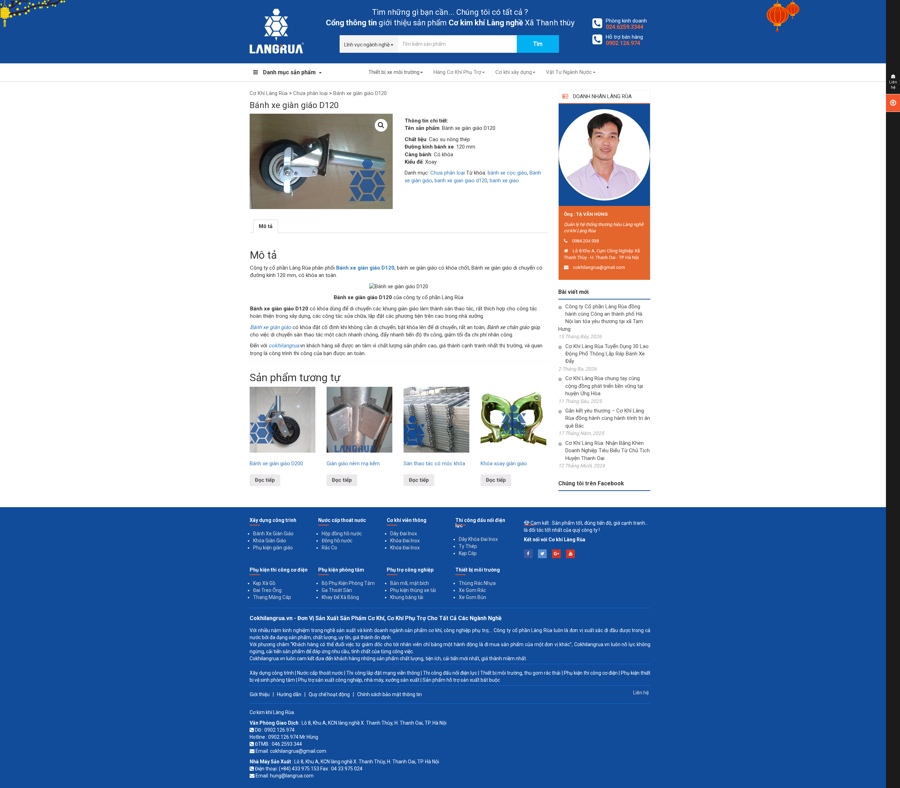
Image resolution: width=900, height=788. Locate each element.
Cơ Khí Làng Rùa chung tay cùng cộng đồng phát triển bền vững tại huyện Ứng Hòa (604, 386)
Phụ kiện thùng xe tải (413, 590)
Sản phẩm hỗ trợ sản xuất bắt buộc (461, 680)
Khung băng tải (406, 597)
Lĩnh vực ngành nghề (367, 45)
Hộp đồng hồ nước (342, 533)
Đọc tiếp (265, 480)
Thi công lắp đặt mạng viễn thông (382, 673)
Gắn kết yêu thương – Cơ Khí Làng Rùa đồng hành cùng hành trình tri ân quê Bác (607, 418)
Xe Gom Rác (472, 590)
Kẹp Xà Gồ (264, 583)
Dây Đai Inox (403, 533)
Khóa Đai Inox (405, 540)
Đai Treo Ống (267, 590)
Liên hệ (641, 692)
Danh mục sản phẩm (289, 72)
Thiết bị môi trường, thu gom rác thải (520, 673)
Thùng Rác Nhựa (477, 583)
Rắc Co (329, 547)
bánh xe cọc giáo (507, 173)
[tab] (265, 226)
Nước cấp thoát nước (320, 673)
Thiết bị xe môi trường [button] (393, 72)
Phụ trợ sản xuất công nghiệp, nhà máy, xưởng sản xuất (358, 680)
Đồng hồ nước (337, 540)
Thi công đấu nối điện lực (450, 673)
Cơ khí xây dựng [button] (513, 72)
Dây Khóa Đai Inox (478, 539)
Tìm (537, 43)
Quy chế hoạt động (329, 694)
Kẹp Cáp (468, 553)
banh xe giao (504, 180)
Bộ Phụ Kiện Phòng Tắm (348, 583)
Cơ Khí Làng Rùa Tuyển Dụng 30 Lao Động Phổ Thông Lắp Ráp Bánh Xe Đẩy (607, 354)
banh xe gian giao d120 (461, 180)
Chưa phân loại (447, 173)
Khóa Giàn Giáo (269, 540)
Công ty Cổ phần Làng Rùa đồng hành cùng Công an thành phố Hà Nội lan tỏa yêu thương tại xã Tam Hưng (600, 317)
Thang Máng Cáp (272, 597)
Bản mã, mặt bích (409, 583)
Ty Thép (468, 546)
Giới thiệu (260, 694)
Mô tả (265, 226)
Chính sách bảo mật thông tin (389, 694)
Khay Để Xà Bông (340, 597)
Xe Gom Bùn (472, 597)
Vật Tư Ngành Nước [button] (569, 72)
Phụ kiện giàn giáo (273, 547)
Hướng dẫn (289, 694)
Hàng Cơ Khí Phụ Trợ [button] (457, 72)
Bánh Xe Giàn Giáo (273, 533)
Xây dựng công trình (272, 673)
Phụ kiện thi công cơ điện (591, 673)
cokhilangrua (284, 345)
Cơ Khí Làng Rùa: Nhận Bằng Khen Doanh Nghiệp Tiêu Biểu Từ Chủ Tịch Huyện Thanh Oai (607, 450)
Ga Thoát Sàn (337, 590)
